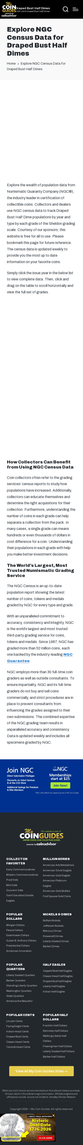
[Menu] (75, 9)
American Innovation (19, 951)
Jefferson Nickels (53, 925)
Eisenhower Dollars (17, 935)
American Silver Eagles (57, 870)
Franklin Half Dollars (55, 1025)
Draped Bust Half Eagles (57, 981)
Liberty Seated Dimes (56, 941)
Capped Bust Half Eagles (57, 970)
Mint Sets (11, 885)
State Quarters (15, 996)
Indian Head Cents (17, 1031)
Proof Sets (12, 879)
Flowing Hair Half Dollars (57, 1046)
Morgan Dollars (15, 925)
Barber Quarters (15, 980)
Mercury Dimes (52, 930)
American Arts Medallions (58, 865)
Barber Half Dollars (54, 1056)
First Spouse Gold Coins (57, 896)
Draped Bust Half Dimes (32, 8)
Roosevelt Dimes (53, 936)
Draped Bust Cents (17, 1036)
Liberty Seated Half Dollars (58, 1051)
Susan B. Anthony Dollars (21, 940)
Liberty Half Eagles (54, 986)
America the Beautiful (19, 1001)
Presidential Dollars (18, 945)
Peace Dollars (14, 930)
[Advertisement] (41, 129)
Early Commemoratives (20, 869)
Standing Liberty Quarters (21, 985)
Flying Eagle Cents (17, 1026)
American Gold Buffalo (56, 891)
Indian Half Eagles (54, 991)
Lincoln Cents (14, 1021)
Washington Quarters (18, 990)
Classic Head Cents (17, 1041)
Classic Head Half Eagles (58, 976)
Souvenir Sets (14, 890)
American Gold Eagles (56, 875)
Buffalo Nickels (51, 920)
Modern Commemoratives (22, 874)
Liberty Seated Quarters (20, 975)
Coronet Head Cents (18, 1047)
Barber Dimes (51, 946)
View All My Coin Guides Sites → (42, 1071)
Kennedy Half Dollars (55, 1030)
